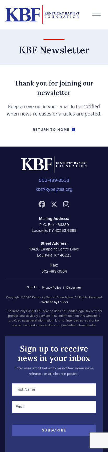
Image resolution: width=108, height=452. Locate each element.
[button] (96, 13)
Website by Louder (54, 302)
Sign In (32, 287)
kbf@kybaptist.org (54, 189)
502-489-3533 (54, 180)
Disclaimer (73, 288)
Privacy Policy (51, 288)
